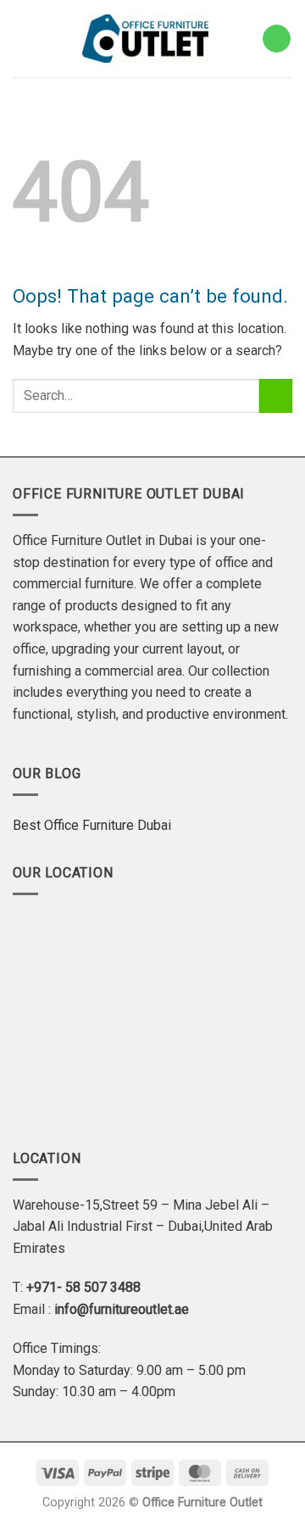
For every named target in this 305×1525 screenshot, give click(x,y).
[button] (21, 38)
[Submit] (275, 395)
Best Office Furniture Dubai (92, 825)
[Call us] (277, 39)
